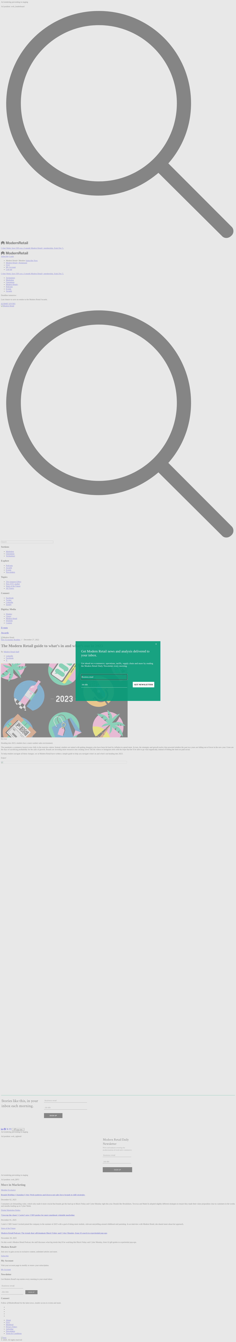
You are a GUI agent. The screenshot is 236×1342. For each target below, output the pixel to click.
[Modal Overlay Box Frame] (118, 671)
